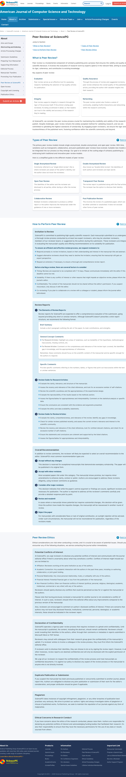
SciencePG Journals (12, 31)
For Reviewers (65, 752)
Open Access (6, 87)
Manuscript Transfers (9, 73)
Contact (73, 3)
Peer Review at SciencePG (10, 83)
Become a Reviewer (113, 759)
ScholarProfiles (50, 765)
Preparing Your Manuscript (11, 61)
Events (55, 3)
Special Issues (49, 19)
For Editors (64, 755)
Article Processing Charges (97, 19)
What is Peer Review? (42, 46)
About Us (4, 746)
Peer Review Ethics (89, 50)
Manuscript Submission (114, 749)
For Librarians (65, 762)
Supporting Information (9, 65)
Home (22, 3)
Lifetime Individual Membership (92, 765)
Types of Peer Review (90, 46)
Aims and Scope (7, 43)
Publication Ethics (7, 94)
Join (79, 19)
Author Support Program (115, 762)
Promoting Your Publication (11, 77)
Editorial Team (66, 19)
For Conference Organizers (69, 759)
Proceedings (40, 3)
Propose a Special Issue (114, 752)
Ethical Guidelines (87, 759)
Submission (33, 19)
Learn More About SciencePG (11, 756)
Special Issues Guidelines (69, 765)
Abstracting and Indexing (11, 47)
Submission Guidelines (9, 57)
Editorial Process (7, 69)
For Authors (64, 749)
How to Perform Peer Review (44, 50)
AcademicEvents (50, 762)
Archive (22, 19)
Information (64, 3)
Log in (108, 4)
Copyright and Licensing (10, 90)
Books (48, 3)
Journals (30, 3)
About (12, 19)
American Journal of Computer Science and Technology (40, 31)
